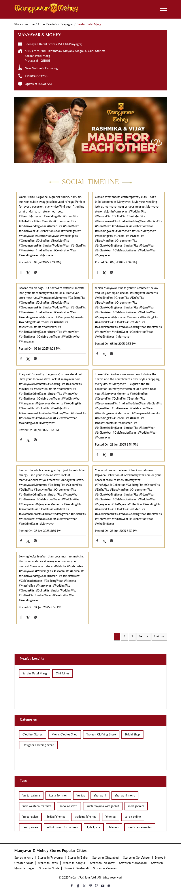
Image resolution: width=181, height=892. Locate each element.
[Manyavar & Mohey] (46, 9)
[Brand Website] (109, 885)
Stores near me (24, 24)
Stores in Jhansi (48, 863)
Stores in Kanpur (74, 863)
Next (142, 636)
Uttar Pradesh (47, 24)
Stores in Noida (49, 868)
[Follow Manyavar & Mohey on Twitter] (84, 885)
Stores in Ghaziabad (105, 857)
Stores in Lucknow (102, 863)
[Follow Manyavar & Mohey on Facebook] (72, 885)
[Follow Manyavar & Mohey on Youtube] (103, 885)
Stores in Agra (23, 857)
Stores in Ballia (78, 857)
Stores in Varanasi (105, 868)
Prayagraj (66, 24)
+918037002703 (36, 76)
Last (156, 636)
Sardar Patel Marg (35, 673)
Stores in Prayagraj (50, 857)
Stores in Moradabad (133, 863)
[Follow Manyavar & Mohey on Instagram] (97, 885)
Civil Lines (62, 673)
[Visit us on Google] (78, 885)
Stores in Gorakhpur (136, 857)
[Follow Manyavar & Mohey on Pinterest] (90, 885)
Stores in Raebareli (76, 868)
